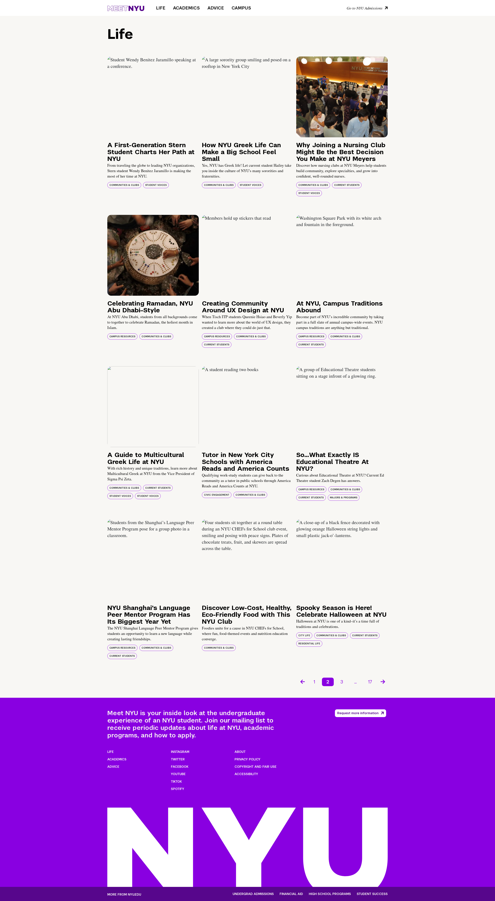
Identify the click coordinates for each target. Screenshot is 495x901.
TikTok (176, 782)
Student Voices (156, 185)
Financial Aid (291, 894)
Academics (186, 8)
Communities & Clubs (124, 185)
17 (370, 682)
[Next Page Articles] (383, 681)
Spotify (177, 789)
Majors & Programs (343, 497)
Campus (241, 8)
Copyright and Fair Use (256, 767)
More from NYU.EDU (124, 894)
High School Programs (330, 894)
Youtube (178, 774)
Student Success (372, 894)
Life (160, 8)
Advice (215, 8)
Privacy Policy (247, 759)
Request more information (358, 713)
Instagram (180, 752)
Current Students (346, 185)
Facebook (179, 767)
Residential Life (309, 643)
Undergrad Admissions (253, 894)
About (240, 752)
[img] (153, 96)
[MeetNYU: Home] (125, 8)
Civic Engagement (216, 494)
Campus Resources (122, 336)
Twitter (178, 759)
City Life (304, 635)
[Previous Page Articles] (302, 681)
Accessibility (246, 774)
